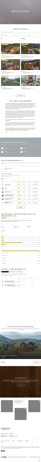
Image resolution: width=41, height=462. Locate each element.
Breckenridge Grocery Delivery (8, 202)
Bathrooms (15, 35)
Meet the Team (7, 440)
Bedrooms (29, 35)
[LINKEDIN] (38, 440)
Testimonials (27, 440)
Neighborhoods (19, 440)
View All (36, 362)
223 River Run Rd (7, 199)
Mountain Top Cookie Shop (9, 198)
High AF (6, 188)
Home (2, 440)
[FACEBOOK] (33, 440)
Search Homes (20, 95)
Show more (21, 207)
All (3, 178)
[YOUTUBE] (33, 442)
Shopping (12, 178)
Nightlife (24, 178)
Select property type (4, 35)
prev (2, 362)
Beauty (19, 178)
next (4, 362)
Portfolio (13, 440)
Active (16, 178)
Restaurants (7, 178)
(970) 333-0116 (3, 435)
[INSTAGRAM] (35, 440)
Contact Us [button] (20, 385)
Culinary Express (7, 184)
